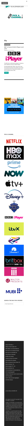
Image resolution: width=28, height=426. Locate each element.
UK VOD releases (9, 379)
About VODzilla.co (9, 344)
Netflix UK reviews (10, 356)
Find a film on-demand (10, 354)
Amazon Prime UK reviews (11, 358)
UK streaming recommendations (13, 370)
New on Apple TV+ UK (10, 366)
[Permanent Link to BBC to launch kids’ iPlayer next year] (14, 57)
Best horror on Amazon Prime (12, 350)
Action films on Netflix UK (11, 390)
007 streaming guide (10, 372)
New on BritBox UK (10, 368)
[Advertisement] (14, 30)
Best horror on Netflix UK (11, 352)
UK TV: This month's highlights (12, 377)
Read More (6, 72)
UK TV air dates (9, 376)
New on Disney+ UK (10, 364)
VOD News (7, 44)
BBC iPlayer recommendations (12, 348)
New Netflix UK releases (11, 360)
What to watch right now (11, 346)
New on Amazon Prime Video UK (13, 362)
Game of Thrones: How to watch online (14, 374)
